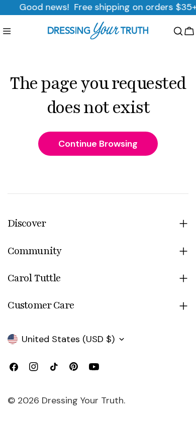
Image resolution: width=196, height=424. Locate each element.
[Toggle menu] (7, 31)
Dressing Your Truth (83, 400)
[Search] (178, 31)
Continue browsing (98, 144)
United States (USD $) (68, 339)
